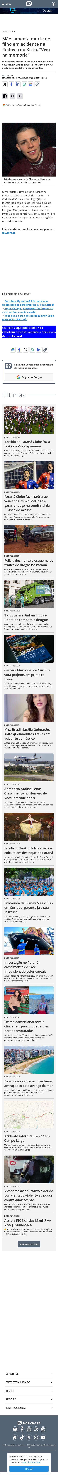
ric (15, 31)
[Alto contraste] (5, 96)
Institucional (15, 1408)
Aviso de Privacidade (31, 1462)
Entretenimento (17, 1382)
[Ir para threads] (43, 1429)
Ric (3, 75)
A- (20, 96)
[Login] (53, 3)
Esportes (12, 1374)
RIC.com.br (8, 232)
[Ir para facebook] (22, 1429)
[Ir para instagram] (29, 1429)
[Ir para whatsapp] (36, 1437)
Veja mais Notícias (29, 1244)
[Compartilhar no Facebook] (11, 84)
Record (10, 1399)
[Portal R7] (29, 3)
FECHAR (29, 1468)
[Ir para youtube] (43, 1437)
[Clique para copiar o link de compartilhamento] (37, 84)
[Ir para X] (29, 1437)
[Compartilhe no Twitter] (5, 84)
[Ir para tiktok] (22, 1437)
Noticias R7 (6, 31)
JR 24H (9, 1391)
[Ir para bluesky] (15, 1429)
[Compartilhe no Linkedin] (18, 84)
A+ (12, 96)
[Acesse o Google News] (31, 84)
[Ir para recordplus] (15, 1437)
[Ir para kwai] (36, 1429)
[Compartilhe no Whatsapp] (24, 84)
